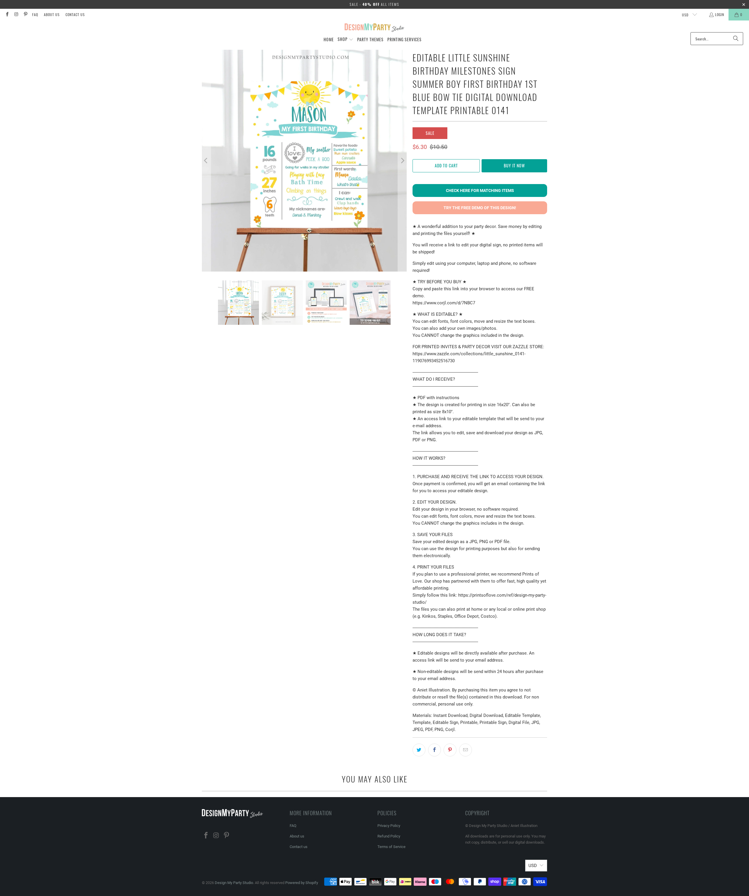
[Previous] (206, 161)
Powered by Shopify (301, 882)
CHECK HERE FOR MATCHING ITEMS (480, 190)
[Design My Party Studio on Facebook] (6, 14)
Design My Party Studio (234, 882)
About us (52, 14)
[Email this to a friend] (465, 750)
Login (719, 14)
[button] (345, 39)
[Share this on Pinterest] (450, 750)
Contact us (75, 14)
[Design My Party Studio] (375, 27)
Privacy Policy (388, 825)
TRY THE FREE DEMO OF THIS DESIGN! (480, 207)
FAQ (35, 14)
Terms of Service (391, 846)
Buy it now (514, 165)
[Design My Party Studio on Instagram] (15, 14)
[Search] (736, 38)
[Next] (402, 161)
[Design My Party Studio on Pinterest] (25, 14)
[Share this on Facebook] (434, 750)
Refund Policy (388, 836)
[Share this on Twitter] (419, 750)
